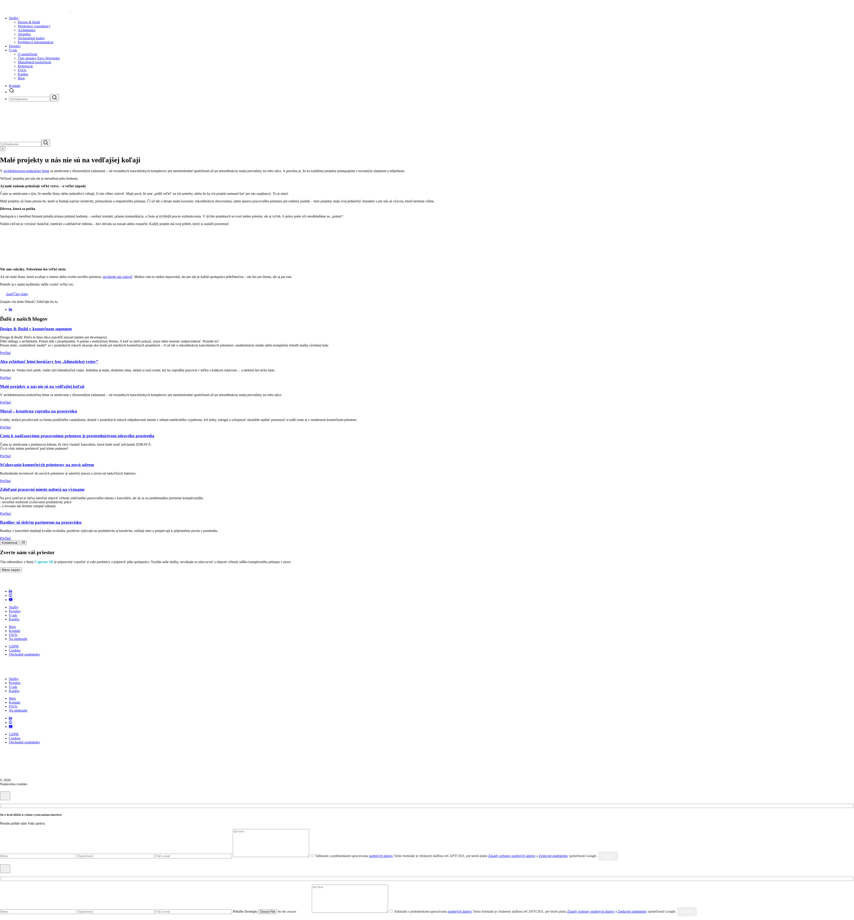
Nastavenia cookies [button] (13, 784)
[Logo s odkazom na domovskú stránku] (23, 583)
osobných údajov (381, 856)
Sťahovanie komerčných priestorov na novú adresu (47, 464)
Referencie (25, 66)
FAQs (22, 70)
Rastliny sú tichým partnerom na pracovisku (41, 522)
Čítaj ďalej (21, 294)
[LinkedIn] (10, 309)
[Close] (5, 795)
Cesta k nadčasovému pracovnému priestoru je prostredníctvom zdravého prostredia (77, 435)
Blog (21, 78)
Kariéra (23, 74)
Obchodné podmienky (24, 654)
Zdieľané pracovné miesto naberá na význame (42, 489)
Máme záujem (11, 570)
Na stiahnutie (18, 639)
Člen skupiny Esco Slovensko (39, 58)
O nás (13, 50)
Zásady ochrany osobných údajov (512, 856)
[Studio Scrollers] (21, 780)
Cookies (14, 650)
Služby (14, 607)
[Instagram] (10, 595)
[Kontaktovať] (23, 542)
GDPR (14, 646)
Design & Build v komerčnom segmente (36, 328)
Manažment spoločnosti (34, 62)
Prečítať (5, 353)
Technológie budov (31, 38)
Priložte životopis (245, 911)
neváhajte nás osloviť (118, 277)
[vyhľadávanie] (54, 97)
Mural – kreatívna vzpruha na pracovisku (38, 411)
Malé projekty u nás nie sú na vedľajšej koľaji (42, 386)
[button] (11, 92)
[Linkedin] (10, 591)
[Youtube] (10, 600)
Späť (9, 294)
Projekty (15, 46)
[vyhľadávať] (45, 143)
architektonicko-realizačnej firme (26, 171)
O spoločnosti (27, 54)
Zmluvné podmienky (553, 856)
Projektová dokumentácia (35, 42)
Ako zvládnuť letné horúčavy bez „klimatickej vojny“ (49, 361)
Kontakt (14, 86)
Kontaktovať (10, 542)
